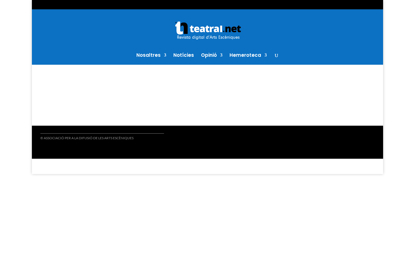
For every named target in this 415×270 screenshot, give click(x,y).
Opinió (209, 55)
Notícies (183, 55)
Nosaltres (148, 55)
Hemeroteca (245, 55)
